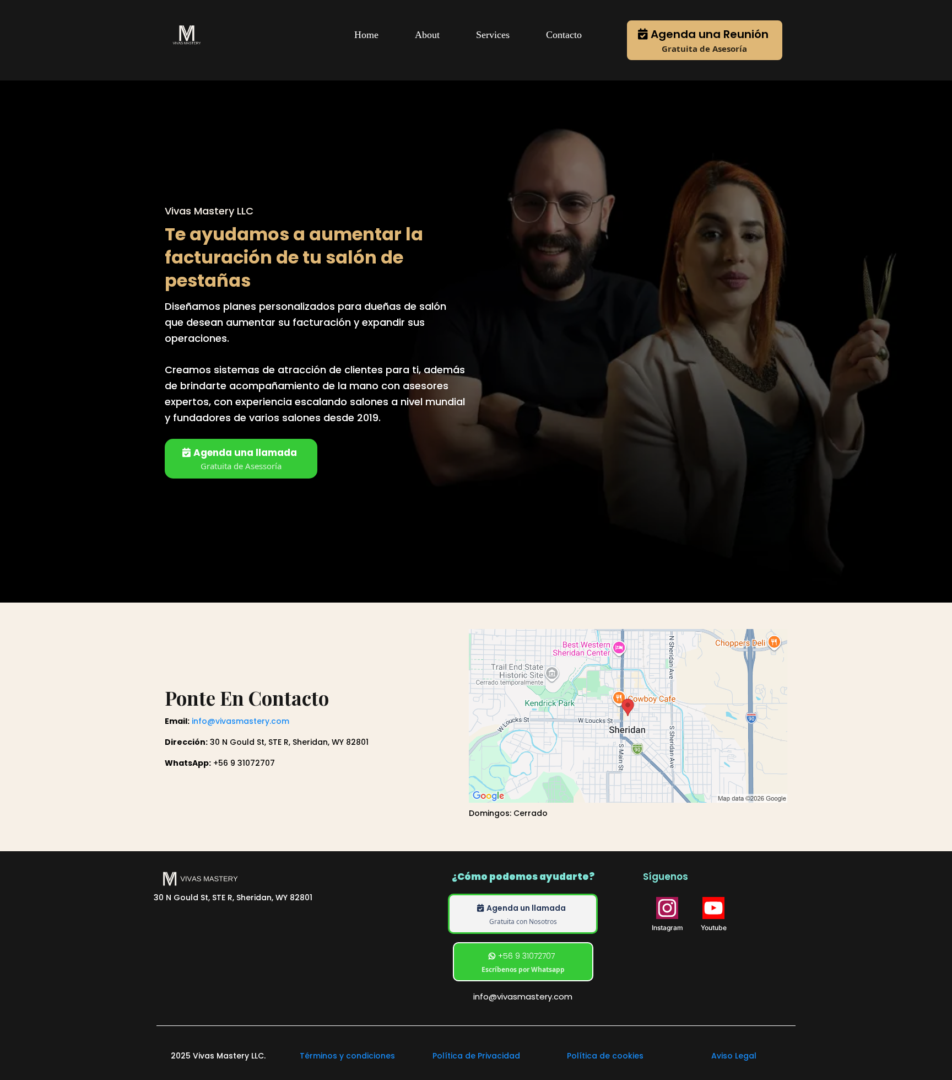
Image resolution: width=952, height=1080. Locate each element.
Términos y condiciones (347, 1055)
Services (493, 34)
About (427, 34)
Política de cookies (605, 1055)
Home (366, 34)
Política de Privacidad (476, 1055)
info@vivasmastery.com (240, 721)
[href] (628, 716)
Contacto (564, 34)
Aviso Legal (733, 1055)
